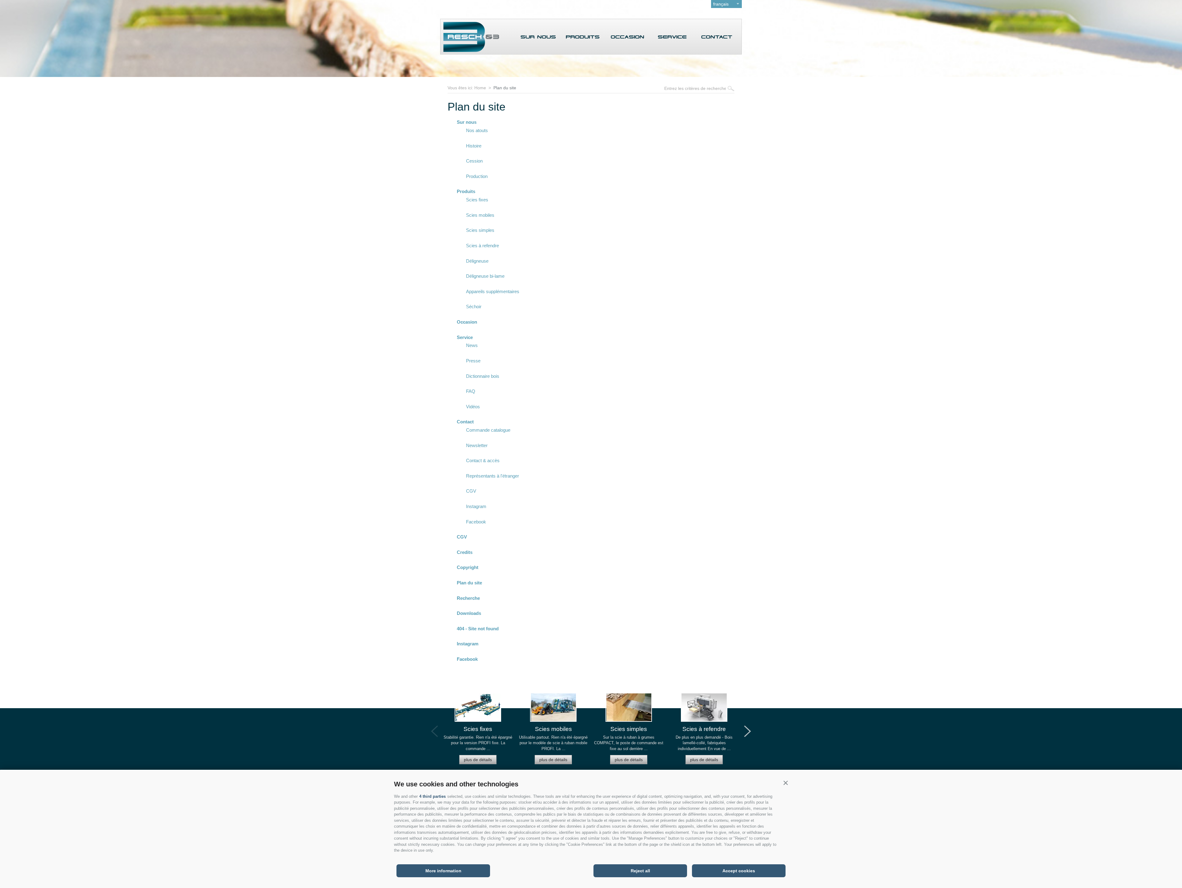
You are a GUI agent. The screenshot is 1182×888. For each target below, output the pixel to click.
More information (443, 870)
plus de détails (478, 759)
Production (477, 176)
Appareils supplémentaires (492, 291)
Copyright (467, 567)
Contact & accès (483, 460)
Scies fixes (477, 199)
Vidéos (473, 406)
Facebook (476, 521)
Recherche (468, 598)
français (721, 4)
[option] (478, 731)
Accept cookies (738, 870)
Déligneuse (477, 261)
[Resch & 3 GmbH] (469, 50)
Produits (583, 37)
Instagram (476, 506)
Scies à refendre (482, 245)
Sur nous (538, 37)
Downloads (469, 613)
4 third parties (432, 796)
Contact (716, 37)
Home (480, 87)
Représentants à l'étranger (492, 475)
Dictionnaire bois (482, 376)
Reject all (640, 870)
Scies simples (480, 230)
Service (672, 37)
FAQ (470, 391)
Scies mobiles (480, 215)
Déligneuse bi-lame (485, 276)
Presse (473, 360)
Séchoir (473, 306)
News (472, 345)
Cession (474, 160)
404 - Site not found (478, 628)
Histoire (473, 145)
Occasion (627, 37)
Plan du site (504, 87)
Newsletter (477, 445)
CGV (471, 491)
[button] (785, 782)
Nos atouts (477, 130)
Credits (464, 552)
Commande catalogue (488, 430)
